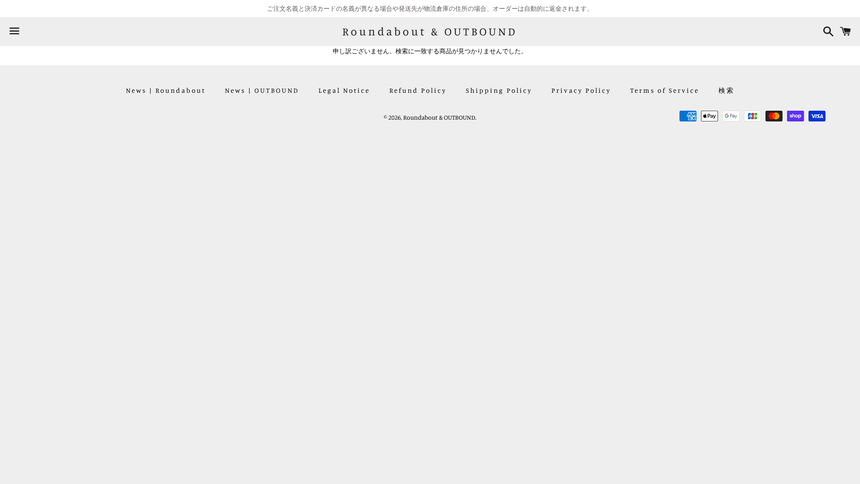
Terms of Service (664, 90)
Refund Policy (418, 90)
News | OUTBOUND (262, 90)
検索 (726, 90)
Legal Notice (344, 90)
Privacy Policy (581, 90)
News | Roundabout (166, 90)
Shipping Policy (499, 90)
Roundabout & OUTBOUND (429, 31)
